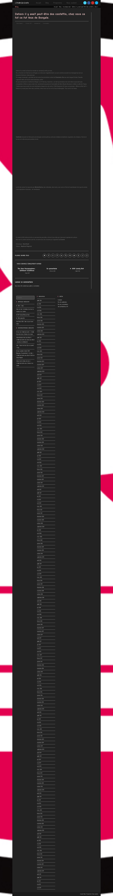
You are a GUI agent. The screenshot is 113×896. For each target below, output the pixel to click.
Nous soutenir (95, 894)
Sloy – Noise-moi (20, 345)
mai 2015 (39, 722)
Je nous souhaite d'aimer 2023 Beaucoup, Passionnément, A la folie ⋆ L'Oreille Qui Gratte (25, 353)
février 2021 (39, 509)
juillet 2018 (39, 604)
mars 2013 (39, 810)
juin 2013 (39, 800)
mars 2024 (39, 391)
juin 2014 (39, 759)
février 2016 (39, 692)
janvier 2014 (39, 776)
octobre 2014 (40, 746)
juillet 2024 (39, 378)
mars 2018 (39, 617)
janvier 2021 (39, 513)
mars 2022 (39, 466)
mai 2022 (39, 459)
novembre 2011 (40, 864)
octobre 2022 (40, 445)
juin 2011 (39, 881)
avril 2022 (39, 462)
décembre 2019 (40, 547)
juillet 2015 (39, 715)
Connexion (60, 300)
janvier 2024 (40, 398)
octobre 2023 (40, 408)
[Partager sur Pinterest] (57, 255)
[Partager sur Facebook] (48, 255)
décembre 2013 (40, 779)
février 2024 (39, 395)
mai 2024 (39, 385)
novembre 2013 (40, 783)
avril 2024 (39, 388)
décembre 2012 (40, 820)
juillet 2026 (39, 300)
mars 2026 (39, 314)
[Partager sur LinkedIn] (61, 255)
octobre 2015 (40, 705)
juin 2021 (39, 496)
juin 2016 (39, 678)
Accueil (56, 7)
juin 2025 (39, 341)
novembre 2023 (40, 405)
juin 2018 (39, 607)
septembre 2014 (40, 749)
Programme (88, 894)
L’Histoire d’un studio (28, 334)
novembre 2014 (40, 742)
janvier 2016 (39, 695)
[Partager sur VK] (70, 255)
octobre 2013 (40, 786)
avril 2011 (39, 887)
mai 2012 (39, 843)
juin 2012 (39, 840)
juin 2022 (39, 455)
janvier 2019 (39, 584)
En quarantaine (52, 268)
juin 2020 (39, 530)
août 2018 (39, 601)
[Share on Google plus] (53, 255)
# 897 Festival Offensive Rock (23, 314)
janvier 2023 (40, 435)
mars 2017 (39, 655)
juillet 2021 (39, 493)
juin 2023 (39, 418)
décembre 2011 (40, 860)
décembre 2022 (40, 439)
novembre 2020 (40, 520)
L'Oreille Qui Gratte (22, 3)
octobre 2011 (39, 867)
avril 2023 (39, 425)
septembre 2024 (40, 371)
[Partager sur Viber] (65, 255)
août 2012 (39, 833)
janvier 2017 (39, 661)
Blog (60, 7)
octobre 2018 (40, 594)
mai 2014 (39, 763)
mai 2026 (39, 307)
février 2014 (39, 773)
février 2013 (39, 813)
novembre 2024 (40, 364)
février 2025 (39, 354)
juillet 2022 (39, 452)
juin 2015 (39, 719)
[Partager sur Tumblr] (78, 255)
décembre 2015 (40, 698)
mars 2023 (39, 428)
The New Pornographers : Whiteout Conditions (27, 269)
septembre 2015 (40, 709)
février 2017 (39, 658)
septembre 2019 (40, 557)
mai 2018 (39, 611)
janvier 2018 (39, 624)
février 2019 (39, 580)
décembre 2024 (40, 361)
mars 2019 (39, 577)
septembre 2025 (40, 334)
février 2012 (39, 854)
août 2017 (39, 638)
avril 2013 (39, 806)
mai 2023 (39, 422)
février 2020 (39, 540)
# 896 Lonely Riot (77, 268)
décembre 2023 (40, 401)
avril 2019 (39, 574)
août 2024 (39, 374)
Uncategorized (67, 7)
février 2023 (39, 432)
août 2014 (39, 752)
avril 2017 (39, 651)
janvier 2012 (39, 857)
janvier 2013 (39, 817)
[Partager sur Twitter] (44, 255)
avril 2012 (39, 847)
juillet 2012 (39, 837)
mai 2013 (39, 803)
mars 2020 (39, 536)
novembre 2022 (40, 442)
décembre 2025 (40, 324)
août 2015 (39, 712)
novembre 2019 (40, 550)
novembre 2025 (40, 327)
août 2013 (39, 793)
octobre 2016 (40, 671)
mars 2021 (39, 506)
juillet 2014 (39, 756)
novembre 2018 (40, 590)
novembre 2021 (40, 479)
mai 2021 (39, 499)
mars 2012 (39, 850)
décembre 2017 (40, 627)
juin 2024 (39, 381)
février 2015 (39, 732)
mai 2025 (39, 344)
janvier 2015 (39, 735)
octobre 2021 (40, 482)
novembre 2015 (40, 702)
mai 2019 (39, 570)
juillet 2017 (39, 641)
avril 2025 (39, 347)
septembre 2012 (40, 830)
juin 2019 (39, 567)
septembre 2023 (40, 412)
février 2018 (39, 621)
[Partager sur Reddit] (74, 255)
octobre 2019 (40, 553)
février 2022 (39, 469)
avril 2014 (39, 766)
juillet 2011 (39, 877)
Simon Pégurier (19, 23)
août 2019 (39, 560)
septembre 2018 (40, 597)
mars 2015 (39, 729)
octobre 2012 (40, 827)
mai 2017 (39, 648)
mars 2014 (39, 769)
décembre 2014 (40, 739)
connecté (25, 286)
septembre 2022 (40, 449)
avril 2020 (39, 533)
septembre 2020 (40, 526)
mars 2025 (39, 351)
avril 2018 (39, 614)
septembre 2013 (40, 789)
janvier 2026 (40, 320)
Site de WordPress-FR (63, 306)
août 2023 (39, 415)
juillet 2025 (39, 337)
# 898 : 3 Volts (20, 305)
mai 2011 (39, 884)
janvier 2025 (40, 358)
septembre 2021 (40, 486)
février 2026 (39, 317)
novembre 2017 (40, 631)
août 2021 (39, 489)
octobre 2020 (40, 523)
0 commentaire (46, 23)
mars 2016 (39, 688)
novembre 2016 (40, 668)
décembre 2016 (40, 665)
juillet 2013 (39, 796)
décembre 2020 (40, 516)
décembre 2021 (40, 476)
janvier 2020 (40, 543)
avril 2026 (39, 310)
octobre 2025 (40, 331)
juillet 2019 (39, 563)
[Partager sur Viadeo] (82, 255)
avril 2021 (39, 503)
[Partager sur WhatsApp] (87, 255)
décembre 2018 (40, 587)
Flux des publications (62, 302)
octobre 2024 (40, 368)
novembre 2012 (40, 823)
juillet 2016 (39, 675)
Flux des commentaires (63, 304)
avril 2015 (39, 725)
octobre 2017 (40, 634)
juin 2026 (39, 304)
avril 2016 (39, 685)
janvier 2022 (39, 472)
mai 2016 (39, 681)
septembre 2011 (40, 871)
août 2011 (39, 874)
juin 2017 (39, 644)
